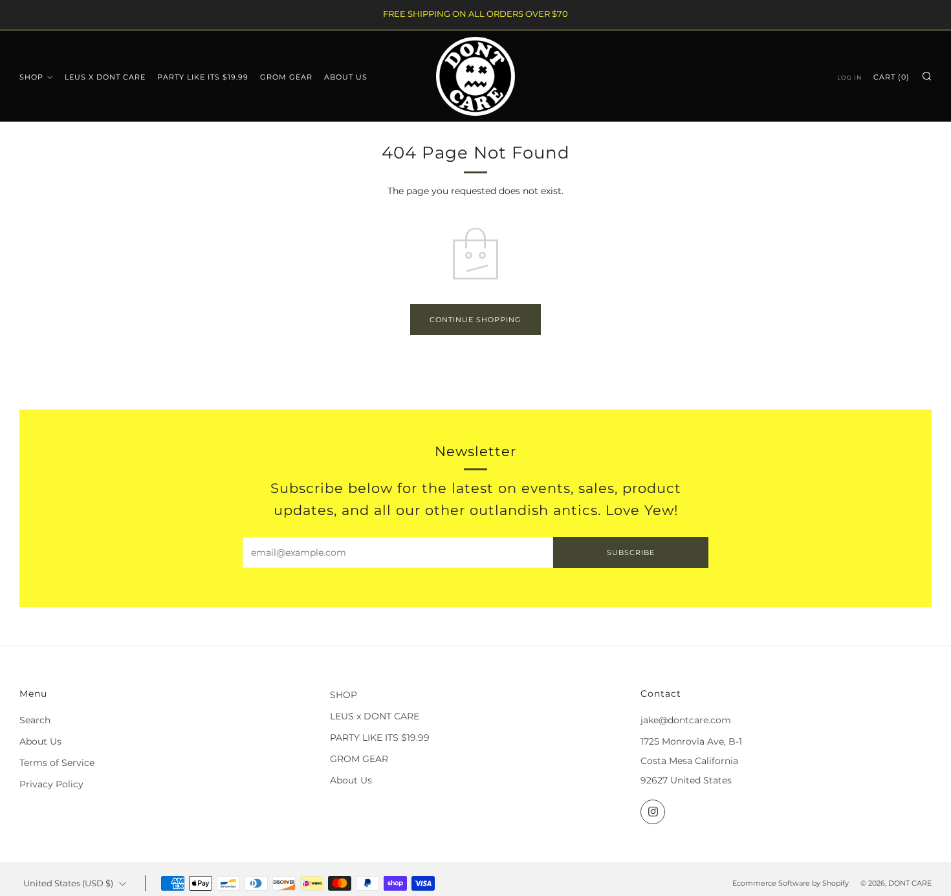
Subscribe (631, 552)
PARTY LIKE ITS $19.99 (202, 77)
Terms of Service (56, 763)
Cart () (891, 77)
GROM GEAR (286, 77)
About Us (345, 77)
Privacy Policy (51, 784)
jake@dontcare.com (685, 720)
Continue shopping (475, 319)
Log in (849, 77)
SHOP (31, 77)
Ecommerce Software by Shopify (790, 883)
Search (34, 720)
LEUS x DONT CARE (105, 77)
